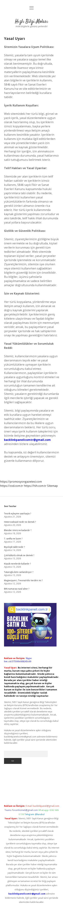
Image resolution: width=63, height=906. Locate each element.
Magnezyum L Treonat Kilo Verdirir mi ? (23, 580)
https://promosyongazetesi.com (21, 481)
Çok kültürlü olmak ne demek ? (19, 555)
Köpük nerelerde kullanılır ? (17, 563)
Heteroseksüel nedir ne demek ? (20, 521)
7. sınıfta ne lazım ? (13, 538)
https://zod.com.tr (11, 486)
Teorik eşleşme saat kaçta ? (17, 513)
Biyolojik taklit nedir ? (14, 546)
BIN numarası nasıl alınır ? (16, 588)
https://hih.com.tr (35, 486)
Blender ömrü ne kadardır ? (17, 530)
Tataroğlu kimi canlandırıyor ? (18, 572)
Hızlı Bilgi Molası (31, 21)
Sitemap (52, 486)
